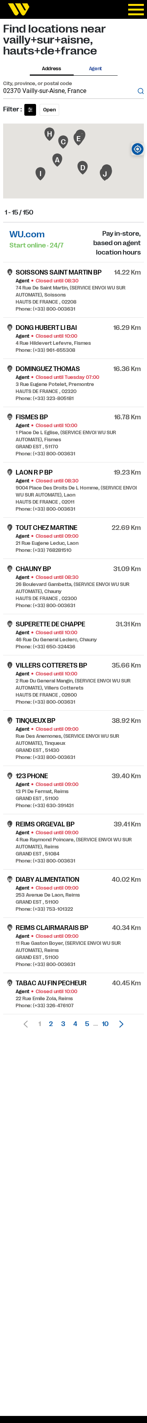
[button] (119, 1024)
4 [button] (75, 1024)
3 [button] (63, 1024)
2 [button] (51, 1024)
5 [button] (87, 1024)
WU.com (27, 234)
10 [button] (105, 1024)
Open (49, 110)
